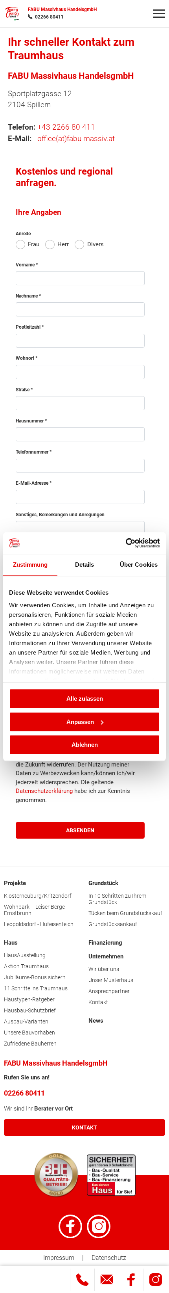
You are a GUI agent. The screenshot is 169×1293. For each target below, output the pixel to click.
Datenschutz (109, 1257)
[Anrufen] (82, 1280)
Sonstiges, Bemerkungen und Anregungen (60, 514)
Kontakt (98, 1002)
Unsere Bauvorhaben (29, 1032)
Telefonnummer (33, 452)
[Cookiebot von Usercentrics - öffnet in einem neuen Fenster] (125, 543)
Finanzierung (105, 942)
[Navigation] (159, 14)
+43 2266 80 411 (66, 127)
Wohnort (25, 358)
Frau (33, 244)
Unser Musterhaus (110, 980)
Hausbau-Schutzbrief (30, 1010)
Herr (63, 244)
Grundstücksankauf (112, 924)
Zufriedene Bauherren (30, 1043)
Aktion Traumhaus (26, 966)
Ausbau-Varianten (26, 1021)
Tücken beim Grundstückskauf (125, 913)
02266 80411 (49, 17)
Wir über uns (103, 969)
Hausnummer (30, 421)
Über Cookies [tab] (139, 564)
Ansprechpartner (109, 991)
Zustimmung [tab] (30, 564)
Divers (95, 244)
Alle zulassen (84, 698)
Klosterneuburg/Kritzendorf (38, 896)
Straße (23, 390)
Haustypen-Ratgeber (29, 999)
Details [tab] (84, 564)
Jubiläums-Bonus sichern (35, 977)
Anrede (23, 233)
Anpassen (80, 721)
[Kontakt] (107, 1280)
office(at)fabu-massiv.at (76, 138)
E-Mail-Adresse (33, 483)
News (95, 1020)
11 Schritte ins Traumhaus (36, 988)
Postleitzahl (29, 327)
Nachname (27, 296)
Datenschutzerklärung (44, 790)
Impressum (58, 1257)
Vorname (26, 265)
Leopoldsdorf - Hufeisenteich (38, 924)
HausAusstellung (25, 955)
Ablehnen (85, 744)
